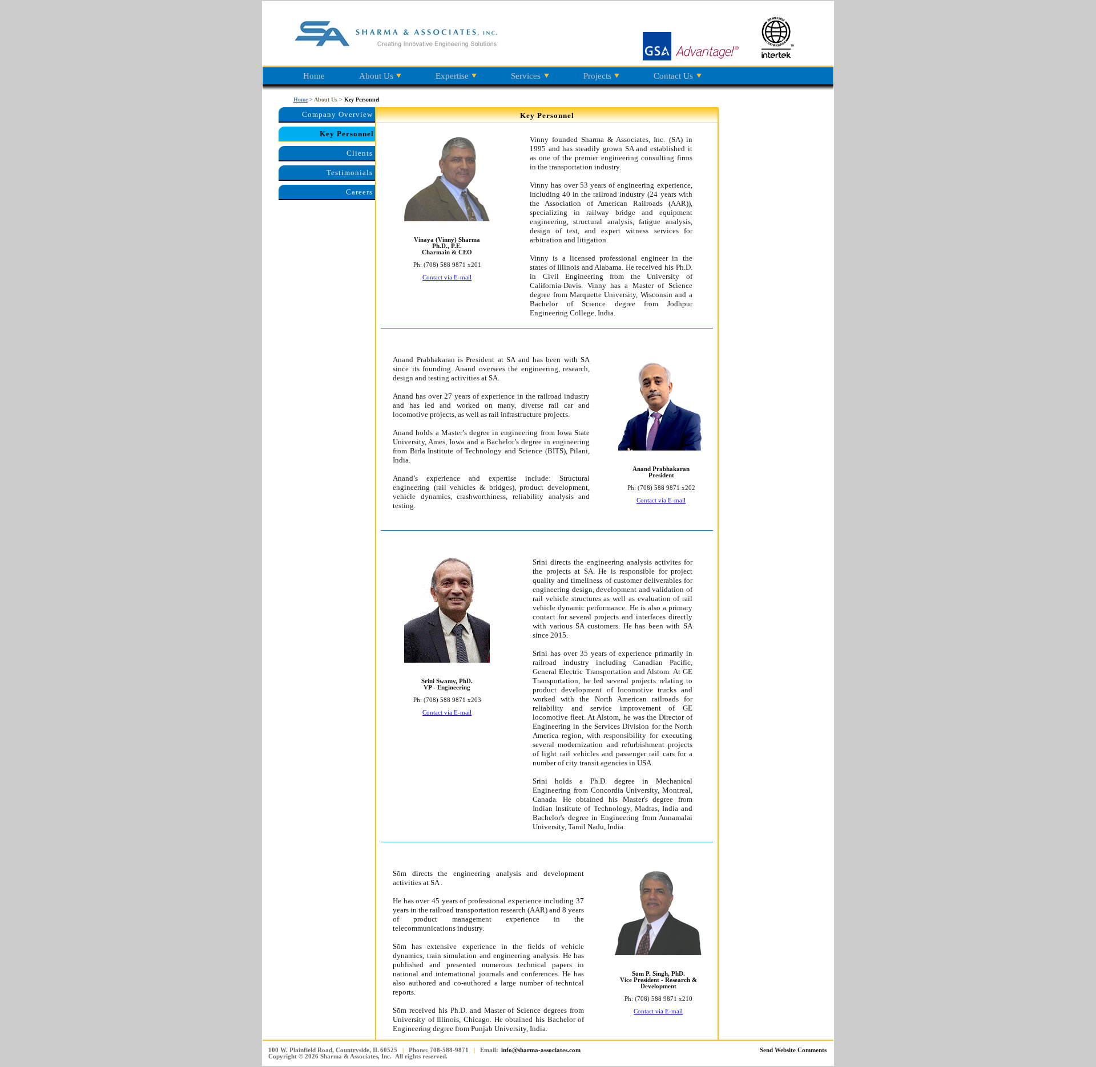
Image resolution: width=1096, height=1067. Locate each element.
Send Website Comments (793, 1050)
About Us (376, 75)
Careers (359, 192)
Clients (359, 153)
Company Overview (337, 114)
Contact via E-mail (447, 277)
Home (314, 75)
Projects (597, 75)
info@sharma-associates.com (541, 1050)
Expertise (452, 75)
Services (526, 75)
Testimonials (350, 172)
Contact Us (673, 75)
